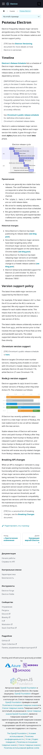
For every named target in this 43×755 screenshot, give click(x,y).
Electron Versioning (23, 43)
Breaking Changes (26, 514)
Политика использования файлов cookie (21, 748)
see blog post (24, 251)
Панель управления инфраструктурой (18, 647)
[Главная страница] (4, 11)
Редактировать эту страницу (17, 526)
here (7, 354)
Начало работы (8, 558)
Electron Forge (8, 590)
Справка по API (8, 561)
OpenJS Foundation (28, 688)
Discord (5, 614)
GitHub (5, 640)
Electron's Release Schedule (14, 63)
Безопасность (8, 578)
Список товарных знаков (29, 745)
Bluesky (5, 617)
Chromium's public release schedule (23, 115)
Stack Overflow (8, 628)
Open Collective (8, 644)
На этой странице (11, 16)
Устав (28, 739)
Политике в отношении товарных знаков (20, 705)
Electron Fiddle (8, 594)
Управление (7, 607)
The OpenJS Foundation (17, 733)
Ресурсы (5, 610)
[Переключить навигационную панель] (3, 3)
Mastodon (6, 624)
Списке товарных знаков (12, 708)
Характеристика (9, 574)
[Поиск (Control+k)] (39, 4)
